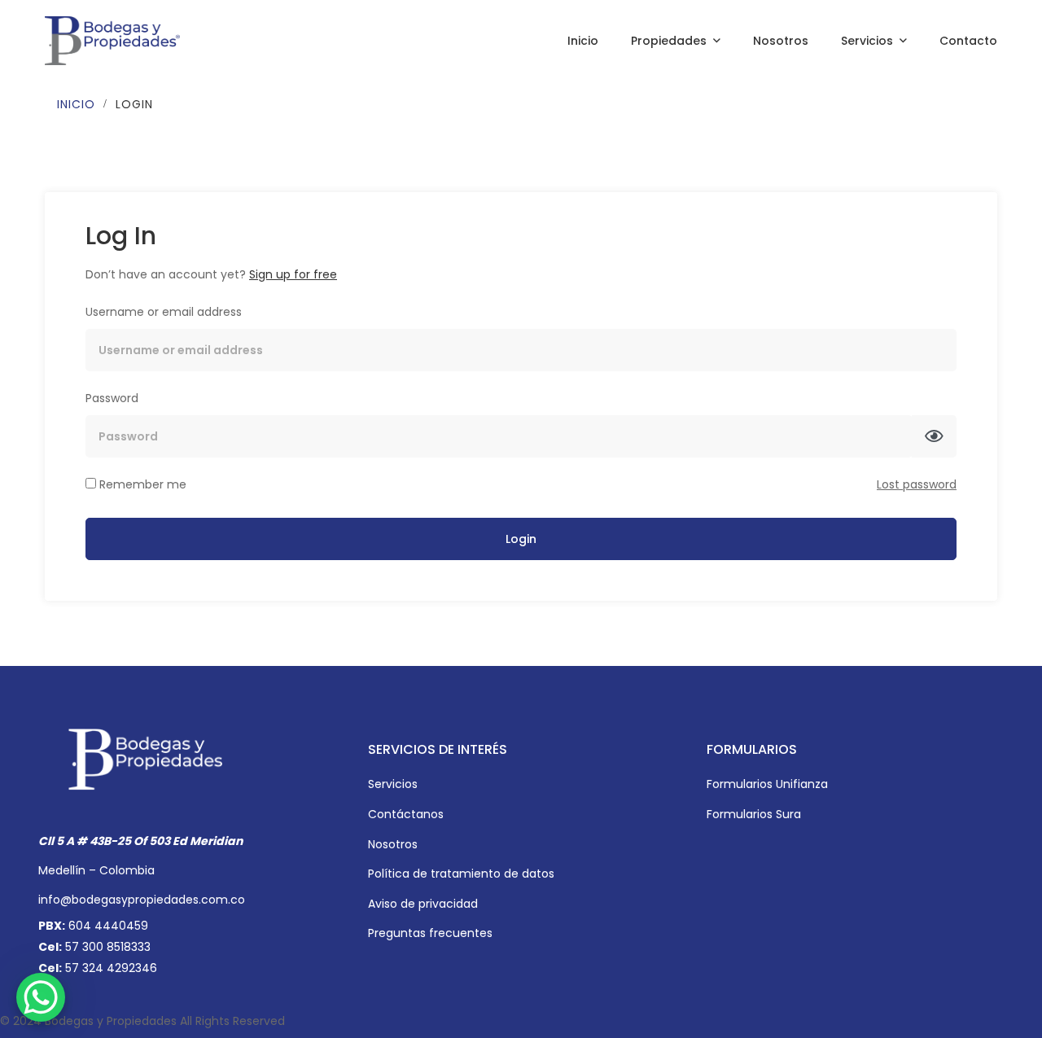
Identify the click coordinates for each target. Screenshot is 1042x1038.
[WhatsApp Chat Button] (40, 997)
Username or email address (163, 312)
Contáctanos (406, 814)
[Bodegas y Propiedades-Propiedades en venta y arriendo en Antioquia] (112, 40)
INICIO (76, 104)
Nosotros (393, 844)
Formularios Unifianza (767, 784)
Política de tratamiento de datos (461, 873)
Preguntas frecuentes (430, 933)
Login (521, 539)
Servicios (393, 784)
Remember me (141, 484)
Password (111, 398)
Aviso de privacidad (423, 904)
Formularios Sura (754, 814)
